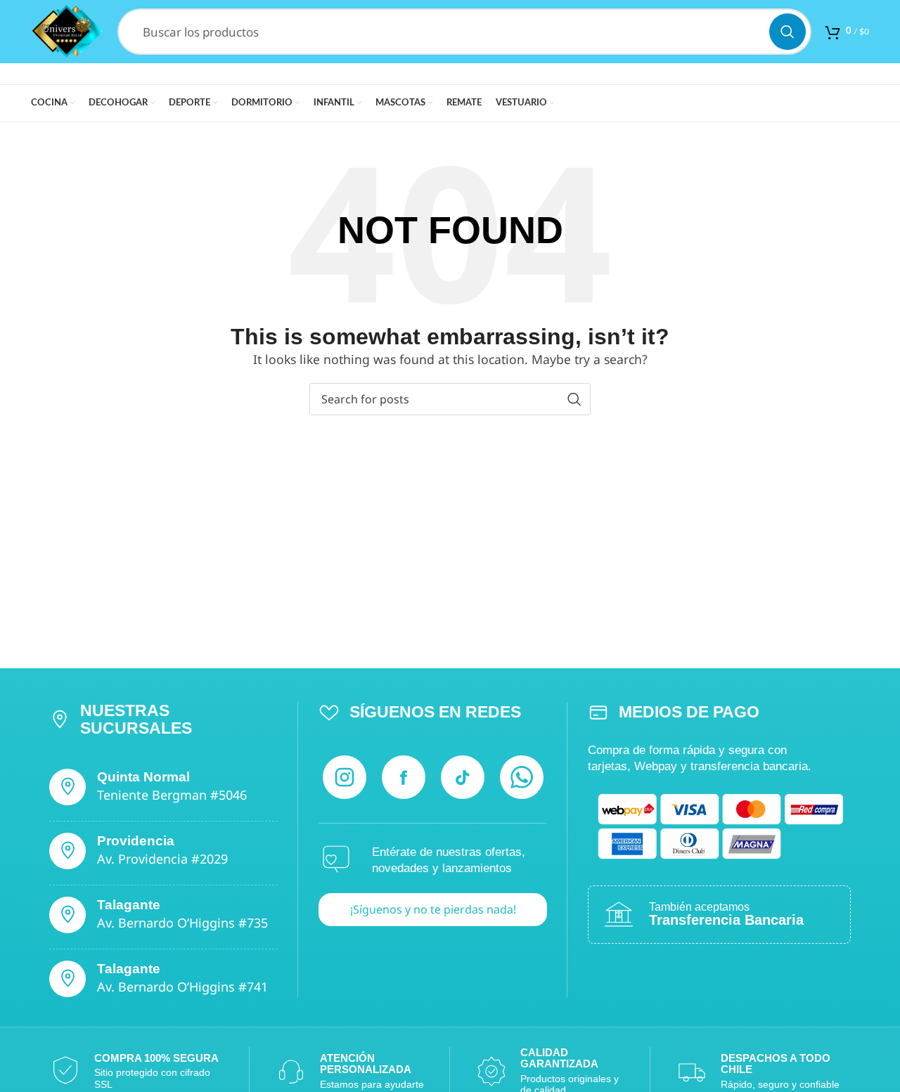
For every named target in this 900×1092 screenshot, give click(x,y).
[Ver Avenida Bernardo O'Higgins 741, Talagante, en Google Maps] (67, 979)
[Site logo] (67, 30)
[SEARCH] (787, 31)
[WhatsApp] (522, 777)
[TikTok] (462, 777)
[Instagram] (344, 777)
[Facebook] (403, 777)
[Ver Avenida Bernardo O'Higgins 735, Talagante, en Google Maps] (67, 915)
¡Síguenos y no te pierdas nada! (433, 909)
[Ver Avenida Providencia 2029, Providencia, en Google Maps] (67, 851)
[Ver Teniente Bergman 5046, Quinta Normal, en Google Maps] (67, 787)
